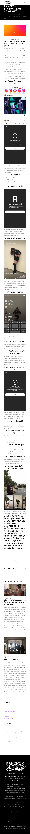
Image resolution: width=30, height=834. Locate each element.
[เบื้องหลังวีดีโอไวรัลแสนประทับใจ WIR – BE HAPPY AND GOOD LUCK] (15, 590)
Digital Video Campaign (19, 802)
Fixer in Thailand (16, 809)
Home (5, 14)
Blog (11, 811)
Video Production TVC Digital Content (13, 796)
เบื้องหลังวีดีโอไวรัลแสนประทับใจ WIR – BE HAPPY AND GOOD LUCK (15, 602)
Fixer (5, 709)
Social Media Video (10, 804)
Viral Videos (19, 798)
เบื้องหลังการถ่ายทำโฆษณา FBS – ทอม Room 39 (15, 747)
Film (5, 706)
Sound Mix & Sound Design (16, 807)
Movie (5, 713)
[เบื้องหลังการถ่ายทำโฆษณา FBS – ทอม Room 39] (15, 645)
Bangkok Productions (16, 39)
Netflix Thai (6, 716)
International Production (9, 711)
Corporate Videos (9, 802)
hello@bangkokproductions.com (13, 776)
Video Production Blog (13, 14)
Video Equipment (16, 811)
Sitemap (15, 830)
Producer (12, 598)
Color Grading (18, 804)
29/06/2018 (7, 39)
